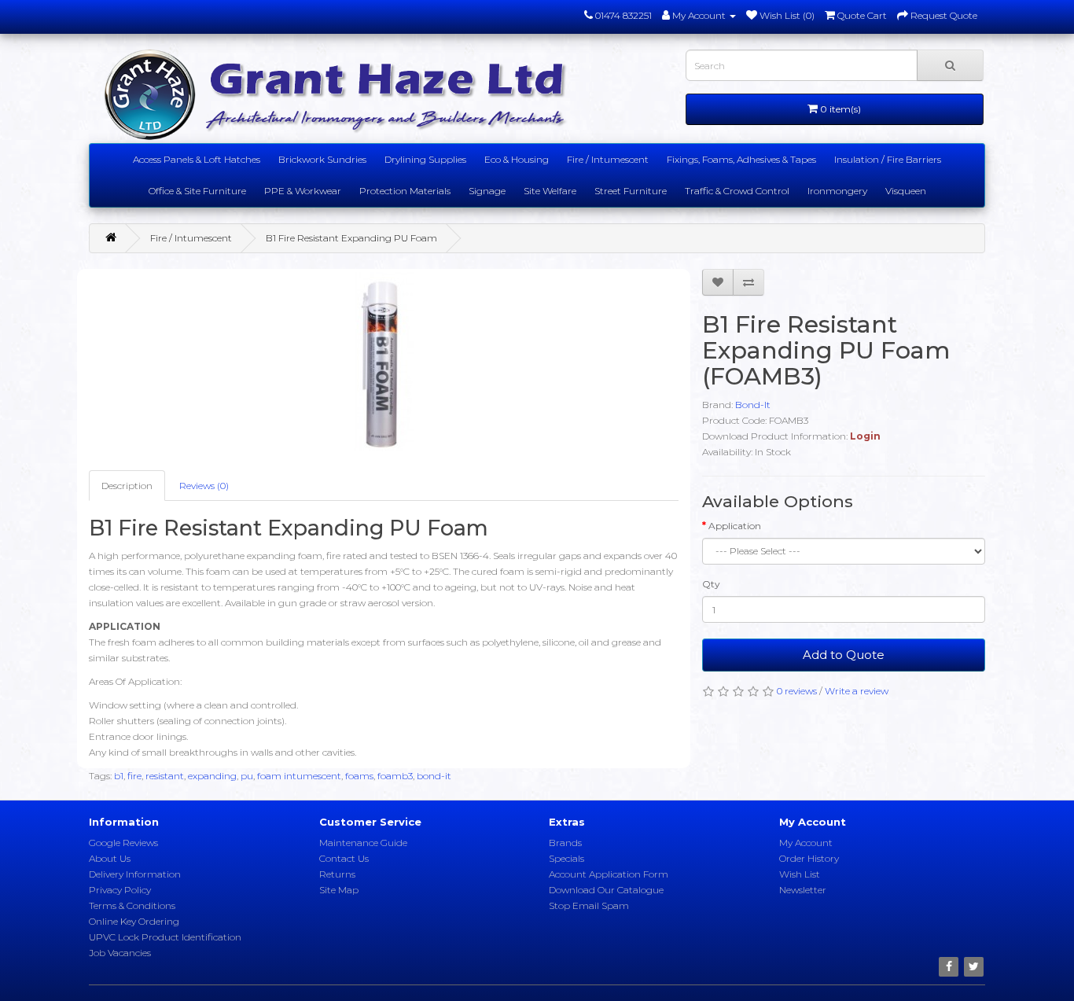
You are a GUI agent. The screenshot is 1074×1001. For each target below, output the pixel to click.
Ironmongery (837, 191)
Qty (711, 584)
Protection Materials (405, 191)
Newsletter (802, 890)
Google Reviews (123, 842)
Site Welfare (550, 191)
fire (134, 776)
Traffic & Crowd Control (737, 191)
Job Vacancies (120, 953)
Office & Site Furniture (197, 191)
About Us (110, 858)
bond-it (434, 776)
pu (247, 776)
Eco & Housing (516, 159)
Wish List (799, 874)
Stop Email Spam (589, 905)
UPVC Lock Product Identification (165, 937)
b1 (118, 776)
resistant (164, 776)
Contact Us (344, 858)
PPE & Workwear (302, 191)
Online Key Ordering (134, 921)
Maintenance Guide (363, 842)
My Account (806, 842)
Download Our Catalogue (606, 890)
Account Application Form (608, 874)
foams (359, 776)
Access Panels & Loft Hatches (196, 159)
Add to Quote (844, 654)
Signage (487, 191)
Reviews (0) (204, 485)
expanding (212, 776)
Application (734, 526)
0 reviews (797, 691)
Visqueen (905, 191)
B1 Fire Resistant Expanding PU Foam (351, 238)
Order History (809, 858)
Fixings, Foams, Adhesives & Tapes (741, 159)
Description (127, 485)
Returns (337, 874)
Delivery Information (135, 874)
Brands (565, 842)
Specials (566, 858)
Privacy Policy (120, 890)
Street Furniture (630, 191)
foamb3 (395, 776)
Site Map (339, 890)
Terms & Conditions (132, 905)
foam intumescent (299, 776)
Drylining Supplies (425, 159)
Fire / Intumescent (608, 159)
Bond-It (753, 404)
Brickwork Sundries (322, 159)
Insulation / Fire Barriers (887, 159)
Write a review (856, 691)
